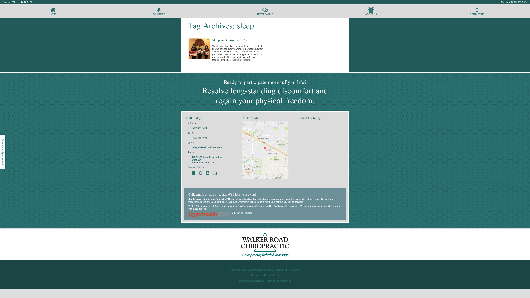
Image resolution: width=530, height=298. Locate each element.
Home (53, 14)
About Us (371, 14)
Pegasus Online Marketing (278, 281)
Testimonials (265, 14)
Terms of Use (257, 275)
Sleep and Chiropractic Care (231, 40)
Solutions (159, 14)
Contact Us (477, 14)
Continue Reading (241, 60)
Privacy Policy (272, 275)
